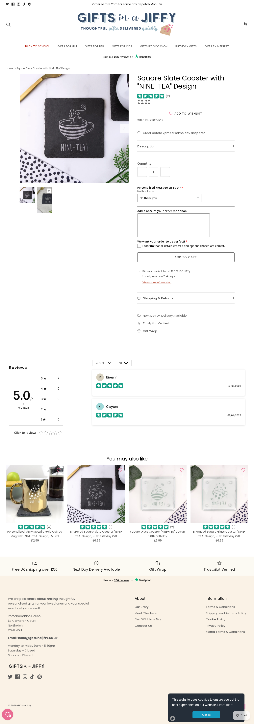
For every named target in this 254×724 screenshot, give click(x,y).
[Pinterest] (29, 4)
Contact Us (143, 626)
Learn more (225, 705)
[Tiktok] (24, 4)
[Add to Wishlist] (59, 470)
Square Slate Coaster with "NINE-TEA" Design (43, 68)
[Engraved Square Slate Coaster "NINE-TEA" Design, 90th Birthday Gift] (96, 494)
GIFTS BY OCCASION (153, 46)
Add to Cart (186, 257)
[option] (74, 128)
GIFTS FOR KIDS (122, 46)
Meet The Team (146, 613)
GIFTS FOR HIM (67, 46)
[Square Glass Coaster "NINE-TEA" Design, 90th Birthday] (158, 494)
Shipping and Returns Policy (226, 613)
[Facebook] (13, 4)
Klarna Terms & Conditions (225, 632)
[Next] (124, 128)
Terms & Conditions (220, 607)
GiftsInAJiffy (24, 705)
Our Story (141, 607)
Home (9, 68)
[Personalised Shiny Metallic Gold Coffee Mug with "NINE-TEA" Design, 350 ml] (35, 494)
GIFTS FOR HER (94, 46)
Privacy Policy (215, 626)
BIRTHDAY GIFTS (186, 46)
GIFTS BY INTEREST (217, 46)
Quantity (144, 163)
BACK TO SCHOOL (37, 46)
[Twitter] (7, 4)
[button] (50, 378)
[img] (150, 96)
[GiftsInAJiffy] (127, 24)
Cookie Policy (215, 619)
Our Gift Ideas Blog (148, 619)
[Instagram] (18, 4)
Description (146, 146)
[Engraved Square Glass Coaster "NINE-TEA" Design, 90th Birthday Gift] (219, 494)
